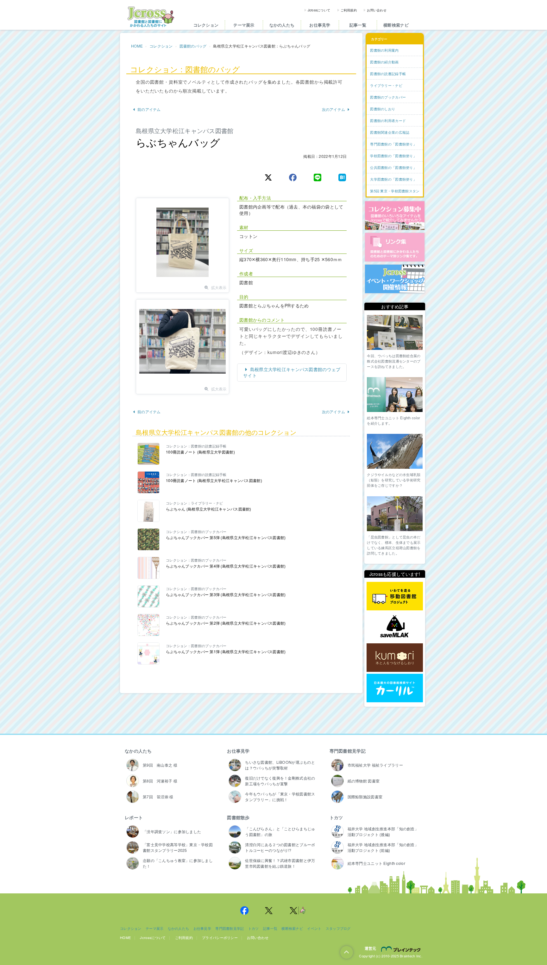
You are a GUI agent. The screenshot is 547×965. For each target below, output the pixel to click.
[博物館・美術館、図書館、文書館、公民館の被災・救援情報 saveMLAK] (395, 627)
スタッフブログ (338, 928)
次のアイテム (333, 109)
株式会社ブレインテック (401, 949)
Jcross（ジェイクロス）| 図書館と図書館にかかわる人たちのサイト (150, 17)
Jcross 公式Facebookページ (244, 910)
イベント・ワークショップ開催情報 (394, 279)
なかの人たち (282, 25)
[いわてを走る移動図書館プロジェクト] (395, 596)
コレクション (206, 25)
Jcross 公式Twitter (269, 910)
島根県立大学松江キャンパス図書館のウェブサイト (291, 372)
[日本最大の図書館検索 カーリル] (395, 688)
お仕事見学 (319, 25)
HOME (137, 45)
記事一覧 (357, 25)
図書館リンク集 (394, 247)
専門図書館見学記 (348, 751)
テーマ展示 (243, 25)
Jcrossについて (319, 10)
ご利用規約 (349, 10)
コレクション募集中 (394, 215)
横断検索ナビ (396, 25)
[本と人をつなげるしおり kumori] (395, 657)
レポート (134, 817)
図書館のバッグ (193, 45)
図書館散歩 (238, 817)
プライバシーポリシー (220, 937)
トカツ (336, 817)
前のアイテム (149, 109)
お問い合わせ (377, 10)
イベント (314, 928)
